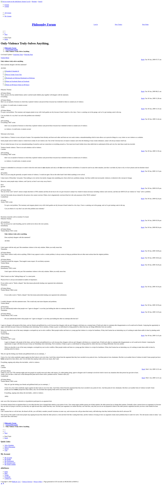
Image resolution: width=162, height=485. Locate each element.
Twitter (6, 475)
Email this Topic (18, 54)
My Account (8, 457)
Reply (6, 39)
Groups (6, 6)
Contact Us (7, 478)
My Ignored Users (9, 463)
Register (34, 1)
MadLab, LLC (16, 481)
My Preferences (9, 461)
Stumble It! (15, 71)
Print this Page (28, 54)
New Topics (118, 24)
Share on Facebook (23, 81)
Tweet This (18, 74)
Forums (6, 5)
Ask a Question (9, 445)
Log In (28, 1)
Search (40, 1)
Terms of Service (27, 481)
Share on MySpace (23, 85)
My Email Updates (10, 464)
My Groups (7, 16)
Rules (6, 471)
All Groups (7, 13)
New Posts (145, 24)
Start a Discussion (9, 447)
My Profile (7, 459)
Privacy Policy (38, 481)
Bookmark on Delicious (27, 78)
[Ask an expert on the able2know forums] (13, 1)
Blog (5, 473)
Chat (5, 450)
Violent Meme (5, 58)
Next (5, 34)
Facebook (7, 477)
